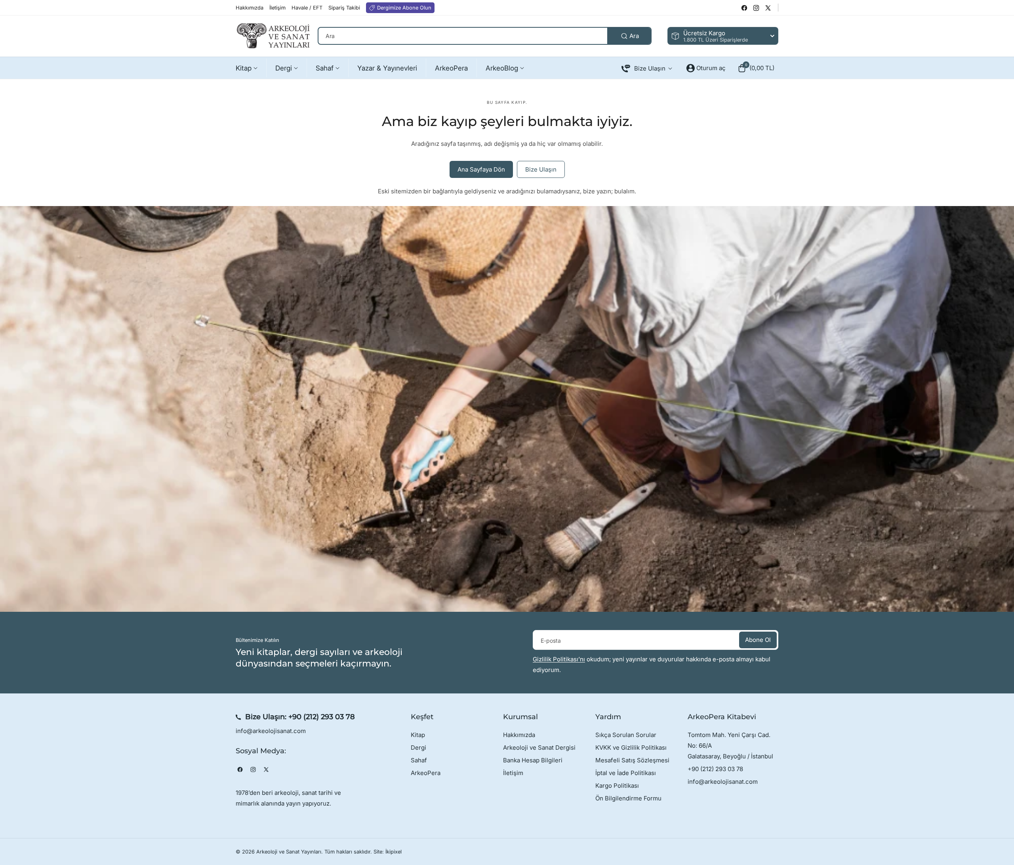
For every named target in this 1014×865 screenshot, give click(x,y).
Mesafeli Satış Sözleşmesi (632, 760)
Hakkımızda (519, 735)
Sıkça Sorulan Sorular (625, 735)
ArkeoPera (425, 773)
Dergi (418, 747)
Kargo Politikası (617, 785)
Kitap (418, 735)
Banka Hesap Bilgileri (532, 760)
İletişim (513, 773)
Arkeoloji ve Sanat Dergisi (539, 747)
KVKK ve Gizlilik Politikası (631, 747)
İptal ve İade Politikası (625, 773)
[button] (756, 68)
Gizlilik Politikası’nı (559, 659)
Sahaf (419, 760)
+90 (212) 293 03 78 (321, 716)
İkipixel (393, 852)
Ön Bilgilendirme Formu (628, 798)
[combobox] (485, 36)
